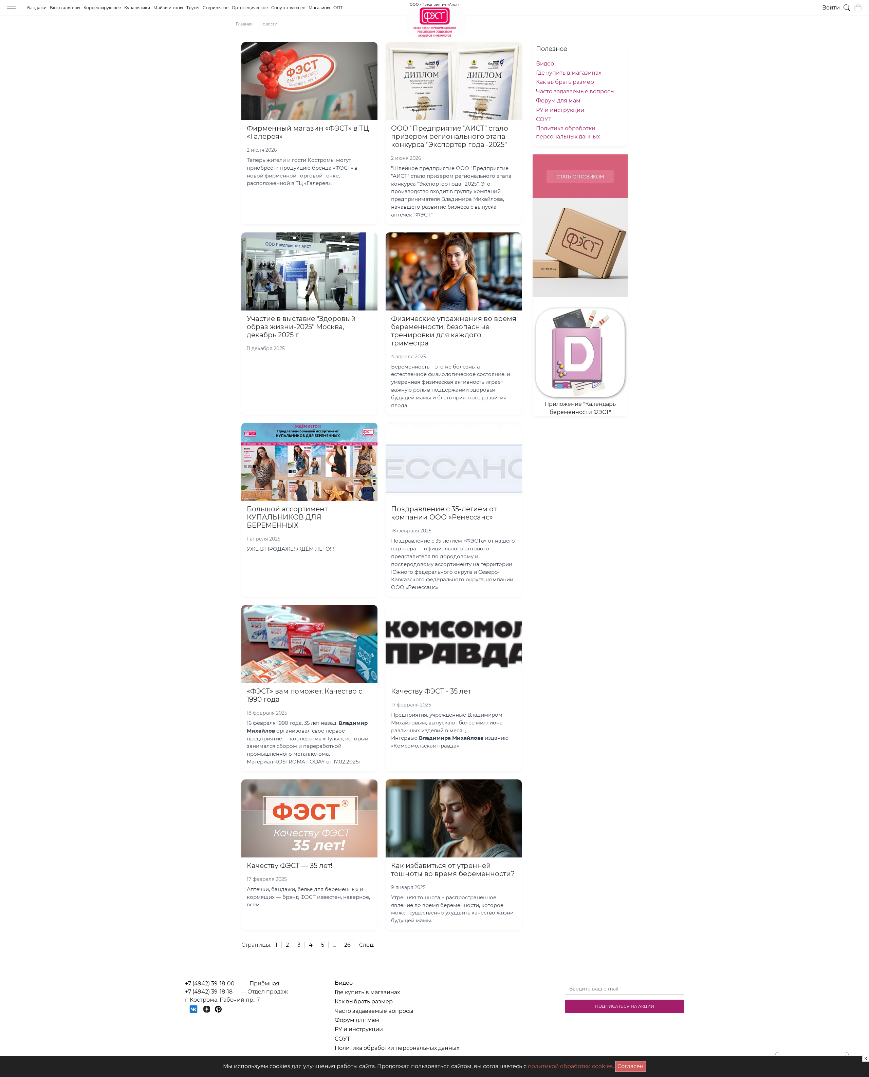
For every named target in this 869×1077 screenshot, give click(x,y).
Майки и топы (168, 7)
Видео (545, 63)
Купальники (137, 7)
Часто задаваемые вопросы (575, 91)
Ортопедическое (250, 7)
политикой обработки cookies (570, 1066)
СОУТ (543, 119)
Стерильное (215, 7)
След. (366, 945)
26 (347, 945)
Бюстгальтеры (65, 7)
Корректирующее (102, 7)
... (334, 945)
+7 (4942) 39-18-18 (209, 991)
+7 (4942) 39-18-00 (210, 983)
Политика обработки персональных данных (397, 1048)
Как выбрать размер (565, 82)
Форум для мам (558, 100)
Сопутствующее (288, 7)
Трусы (192, 7)
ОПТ (338, 7)
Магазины (319, 7)
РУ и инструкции (560, 110)
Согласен (631, 1065)
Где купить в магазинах (568, 73)
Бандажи (37, 7)
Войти (831, 7)
